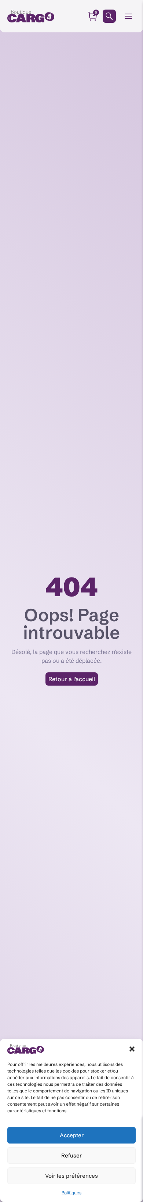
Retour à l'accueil (71, 679)
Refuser (71, 1155)
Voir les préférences (71, 1175)
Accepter (72, 1135)
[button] (132, 1049)
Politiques (71, 1192)
